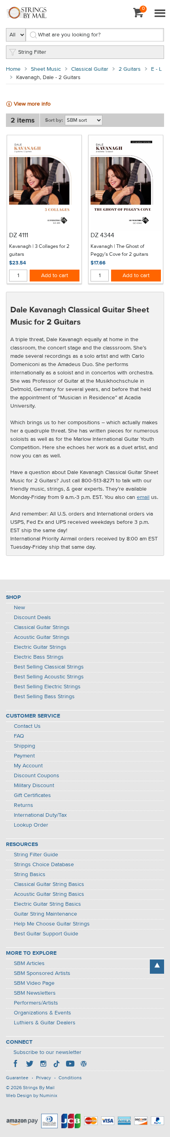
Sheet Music (46, 69)
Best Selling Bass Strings (44, 696)
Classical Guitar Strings (42, 627)
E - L (156, 69)
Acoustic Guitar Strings (42, 637)
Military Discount (34, 785)
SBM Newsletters (35, 993)
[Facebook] (16, 1064)
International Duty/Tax (40, 815)
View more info (32, 104)
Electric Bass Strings (39, 657)
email (143, 497)
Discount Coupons (36, 775)
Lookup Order (31, 825)
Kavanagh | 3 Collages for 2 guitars (39, 250)
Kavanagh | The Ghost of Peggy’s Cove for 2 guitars (119, 250)
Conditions (70, 1078)
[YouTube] (70, 1064)
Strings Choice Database (44, 864)
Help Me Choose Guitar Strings (52, 924)
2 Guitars (130, 69)
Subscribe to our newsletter (47, 1052)
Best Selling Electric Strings (47, 686)
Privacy (43, 1078)
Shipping (24, 746)
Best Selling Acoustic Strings (49, 677)
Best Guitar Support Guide (46, 934)
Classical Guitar (89, 69)
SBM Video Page (34, 983)
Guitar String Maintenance (45, 914)
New (19, 607)
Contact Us (27, 726)
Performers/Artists (36, 1003)
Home (13, 69)
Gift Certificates (32, 795)
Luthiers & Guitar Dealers (45, 1023)
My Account (28, 766)
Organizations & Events (42, 1013)
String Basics (29, 874)
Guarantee (17, 1078)
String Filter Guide (36, 854)
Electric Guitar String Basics (47, 904)
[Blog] (83, 1064)
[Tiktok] (56, 1064)
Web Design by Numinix (31, 1096)
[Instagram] (43, 1064)
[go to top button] (157, 966)
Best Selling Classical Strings (49, 667)
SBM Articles (29, 963)
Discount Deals (32, 617)
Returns (23, 805)
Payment (24, 756)
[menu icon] (159, 14)
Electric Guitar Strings (40, 647)
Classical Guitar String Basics (49, 884)
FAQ (19, 736)
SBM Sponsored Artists (42, 973)
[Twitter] (30, 1064)
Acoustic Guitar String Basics (49, 894)
